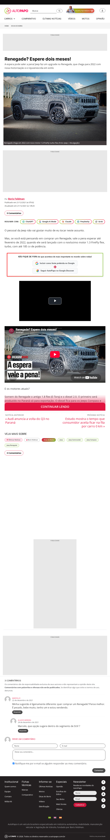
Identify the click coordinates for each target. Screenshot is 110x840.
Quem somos (10, 786)
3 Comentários (14, 213)
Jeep (61, 440)
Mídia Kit (8, 801)
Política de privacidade (97, 836)
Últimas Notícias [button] (52, 18)
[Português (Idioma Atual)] (49, 817)
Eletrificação (44, 806)
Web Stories (61, 804)
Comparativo (27, 795)
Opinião (59, 786)
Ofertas (59, 809)
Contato (8, 796)
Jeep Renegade (12, 445)
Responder (17, 712)
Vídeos (42, 801)
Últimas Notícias (14, 440)
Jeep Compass (92, 440)
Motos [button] (85, 18)
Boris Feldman (16, 198)
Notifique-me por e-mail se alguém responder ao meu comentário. (50, 763)
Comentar (98, 770)
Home (7, 26)
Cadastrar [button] (80, 805)
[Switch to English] (55, 817)
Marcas (25, 790)
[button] (59, 11)
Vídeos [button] (71, 18)
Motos (42, 791)
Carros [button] (8, 18)
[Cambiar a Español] (60, 817)
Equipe (7, 791)
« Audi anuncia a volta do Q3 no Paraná (27, 420)
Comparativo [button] (29, 18)
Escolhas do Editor (61, 792)
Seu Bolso (60, 799)
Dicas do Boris (16, 26)
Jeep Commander (75, 440)
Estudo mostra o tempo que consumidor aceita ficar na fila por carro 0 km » (84, 422)
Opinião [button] (100, 18)
